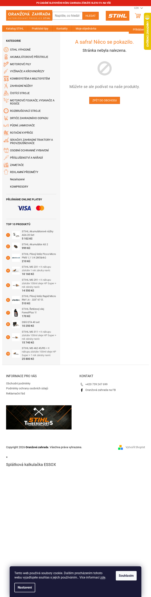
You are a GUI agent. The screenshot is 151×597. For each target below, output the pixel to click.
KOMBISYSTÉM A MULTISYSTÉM (30, 78)
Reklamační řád (15, 393)
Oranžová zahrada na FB (100, 390)
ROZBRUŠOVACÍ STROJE (25, 110)
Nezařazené (17, 179)
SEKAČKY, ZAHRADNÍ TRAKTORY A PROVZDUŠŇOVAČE (31, 141)
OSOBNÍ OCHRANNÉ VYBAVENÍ (29, 150)
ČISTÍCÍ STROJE (20, 93)
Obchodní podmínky (18, 383)
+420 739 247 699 (96, 384)
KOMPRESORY (19, 186)
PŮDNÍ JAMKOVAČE (22, 125)
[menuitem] (15, 28)
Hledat (91, 15)
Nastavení (25, 587)
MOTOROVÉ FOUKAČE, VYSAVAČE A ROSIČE (32, 102)
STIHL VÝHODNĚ (20, 49)
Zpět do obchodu (104, 100)
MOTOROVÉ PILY (20, 64)
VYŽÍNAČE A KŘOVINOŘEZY (27, 71)
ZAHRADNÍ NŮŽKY (21, 85)
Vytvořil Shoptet (135, 447)
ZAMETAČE (17, 165)
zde (102, 577)
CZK (136, 7)
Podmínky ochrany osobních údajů (27, 388)
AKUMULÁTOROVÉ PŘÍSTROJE (29, 56)
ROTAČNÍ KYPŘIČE (21, 132)
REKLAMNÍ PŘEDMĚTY (24, 172)
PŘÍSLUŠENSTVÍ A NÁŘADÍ (26, 157)
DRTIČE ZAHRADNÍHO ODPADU (29, 118)
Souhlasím (126, 576)
